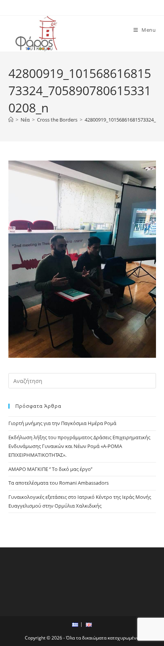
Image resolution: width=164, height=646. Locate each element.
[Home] (10, 119)
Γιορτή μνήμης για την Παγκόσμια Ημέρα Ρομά (62, 423)
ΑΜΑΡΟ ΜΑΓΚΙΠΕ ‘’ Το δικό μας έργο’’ (50, 469)
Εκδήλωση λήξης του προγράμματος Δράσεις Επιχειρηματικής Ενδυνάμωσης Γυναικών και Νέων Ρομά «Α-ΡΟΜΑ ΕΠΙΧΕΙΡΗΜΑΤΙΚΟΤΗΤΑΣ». (79, 446)
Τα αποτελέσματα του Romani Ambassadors (58, 482)
